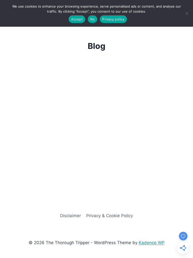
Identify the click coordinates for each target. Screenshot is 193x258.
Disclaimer (70, 215)
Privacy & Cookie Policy (109, 215)
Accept (77, 19)
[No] (186, 13)
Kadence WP (152, 242)
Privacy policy (113, 19)
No (92, 19)
